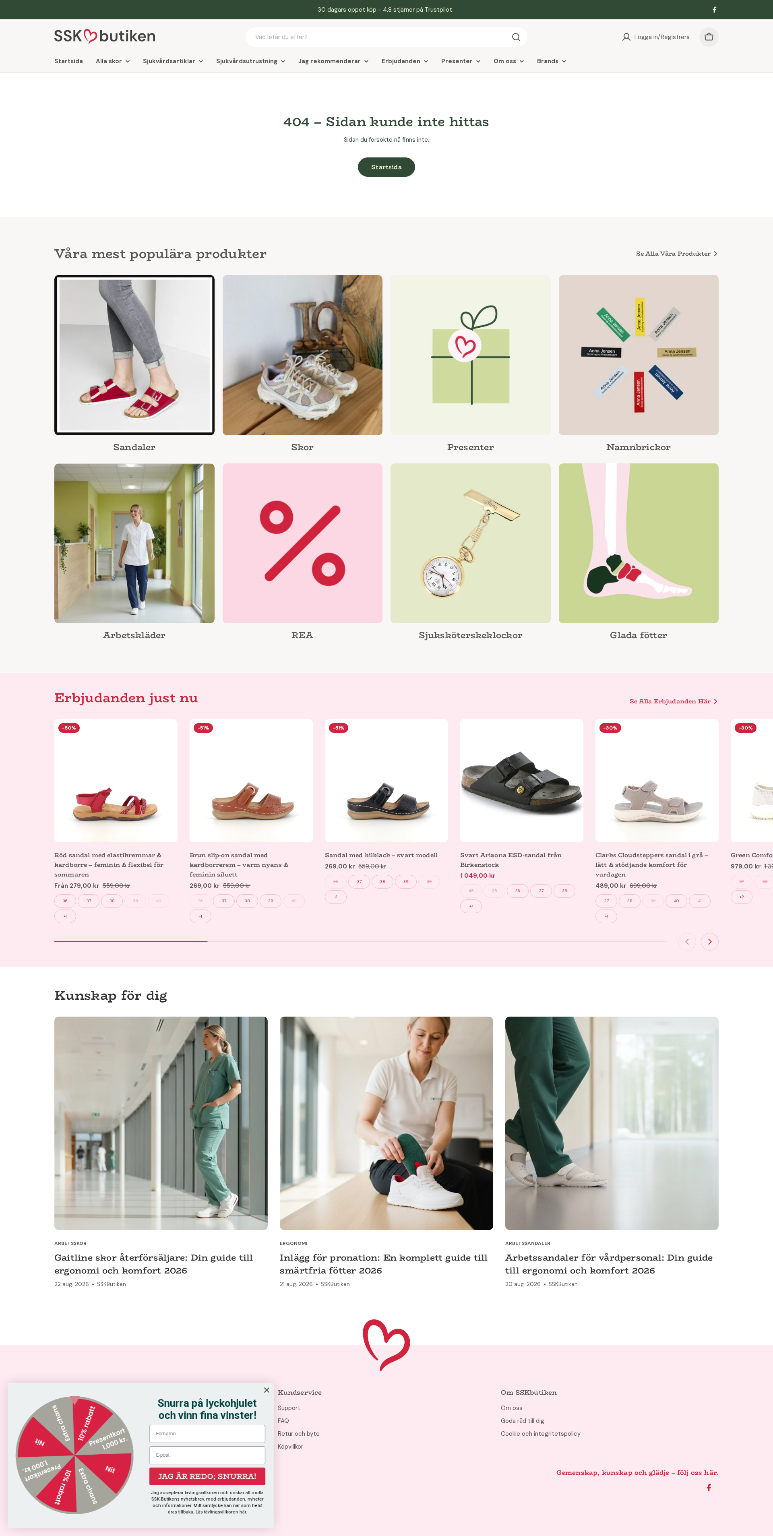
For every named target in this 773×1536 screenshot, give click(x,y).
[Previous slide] (687, 942)
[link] (134, 366)
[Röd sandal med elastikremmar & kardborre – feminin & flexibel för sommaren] (116, 780)
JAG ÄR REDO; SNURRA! (207, 1476)
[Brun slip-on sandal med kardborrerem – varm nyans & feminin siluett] (251, 780)
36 (65, 900)
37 (89, 900)
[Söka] (516, 37)
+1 (65, 916)
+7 (471, 906)
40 (158, 900)
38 (112, 900)
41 (700, 900)
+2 (742, 896)
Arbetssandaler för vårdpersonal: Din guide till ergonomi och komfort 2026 (609, 1264)
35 (494, 890)
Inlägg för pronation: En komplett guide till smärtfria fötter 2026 (384, 1264)
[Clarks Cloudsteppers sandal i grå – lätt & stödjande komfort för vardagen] (657, 780)
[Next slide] (710, 942)
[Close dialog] (266, 1390)
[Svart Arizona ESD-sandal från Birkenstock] (521, 780)
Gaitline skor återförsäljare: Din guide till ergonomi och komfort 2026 (153, 1264)
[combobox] (386, 37)
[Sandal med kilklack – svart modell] (386, 780)
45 (471, 890)
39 (135, 900)
